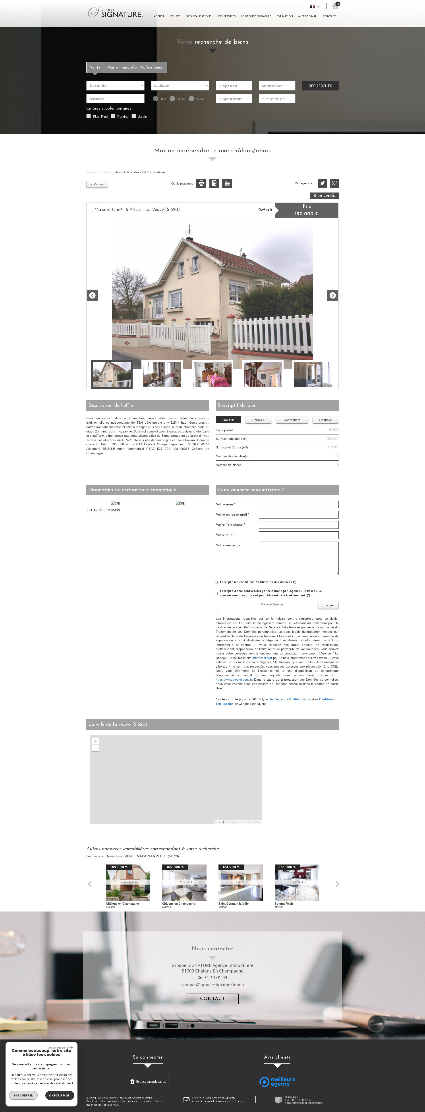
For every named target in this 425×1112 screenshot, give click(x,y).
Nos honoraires (129, 1101)
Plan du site (92, 1101)
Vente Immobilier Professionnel (135, 67)
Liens (142, 1101)
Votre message (228, 545)
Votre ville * (225, 535)
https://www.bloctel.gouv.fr (234, 679)
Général (228, 420)
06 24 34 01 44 (212, 977)
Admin (149, 1101)
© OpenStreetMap (251, 822)
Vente (95, 67)
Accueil (159, 16)
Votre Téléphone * (230, 525)
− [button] (95, 748)
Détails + (258, 420)
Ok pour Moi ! (59, 1095)
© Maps (231, 822)
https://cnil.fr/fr (262, 658)
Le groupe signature (256, 16)
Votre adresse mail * (232, 515)
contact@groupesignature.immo (212, 984)
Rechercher (320, 85)
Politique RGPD (111, 1104)
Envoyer (328, 605)
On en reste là (57, 1047)
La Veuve (105, 172)
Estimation (285, 16)
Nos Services (226, 16)
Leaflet (218, 822)
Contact (329, 16)
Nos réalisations (198, 16)
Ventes (175, 16)
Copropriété (292, 420)
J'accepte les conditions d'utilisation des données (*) (258, 582)
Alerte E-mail (307, 16)
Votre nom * (226, 504)
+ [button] (95, 741)
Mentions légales (110, 1101)
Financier (325, 420)
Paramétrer (23, 1095)
